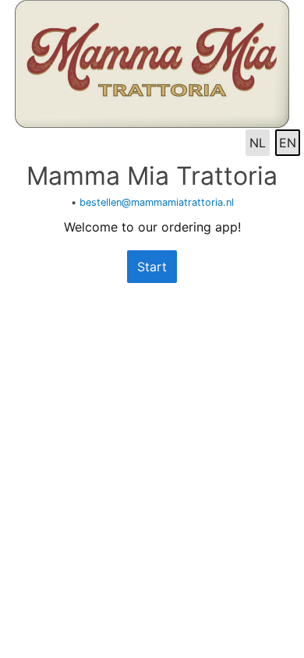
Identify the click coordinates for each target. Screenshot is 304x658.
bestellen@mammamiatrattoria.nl (157, 202)
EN (287, 142)
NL (257, 142)
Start (152, 266)
